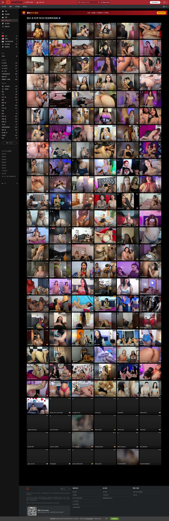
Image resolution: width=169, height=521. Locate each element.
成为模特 (4, 168)
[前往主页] (14, 2)
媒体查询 (4, 159)
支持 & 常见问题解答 (6, 151)
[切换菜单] (3, 2)
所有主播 (4, 173)
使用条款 (4, 165)
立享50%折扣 (161, 12)
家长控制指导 (76, 504)
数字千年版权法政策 (77, 498)
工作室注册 (4, 170)
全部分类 (10, 142)
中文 (64, 488)
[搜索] (99, 2)
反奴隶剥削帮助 (76, 507)
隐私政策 (4, 162)
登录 (164, 2)
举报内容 (4, 156)
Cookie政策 (76, 501)
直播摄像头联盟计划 (107, 498)
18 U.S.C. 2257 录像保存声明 (9, 176)
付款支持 (4, 154)
